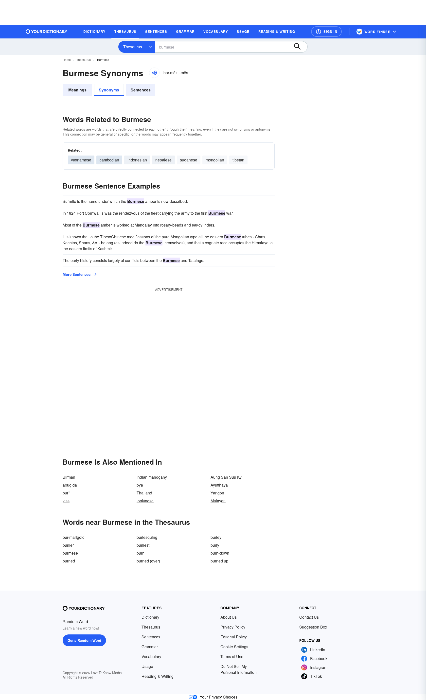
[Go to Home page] (47, 31)
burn (140, 553)
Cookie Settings (234, 646)
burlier (68, 545)
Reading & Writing (158, 676)
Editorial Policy (233, 637)
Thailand (144, 493)
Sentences (141, 90)
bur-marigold (74, 537)
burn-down (220, 553)
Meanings (77, 90)
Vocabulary (151, 656)
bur (66, 493)
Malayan (218, 501)
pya (140, 485)
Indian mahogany (152, 477)
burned (69, 561)
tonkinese (145, 501)
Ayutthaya (219, 485)
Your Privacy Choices (218, 697)
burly (215, 545)
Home (67, 59)
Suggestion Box (313, 627)
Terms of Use (231, 656)
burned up (219, 561)
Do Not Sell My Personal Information (238, 669)
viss (66, 501)
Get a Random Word (84, 640)
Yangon (217, 493)
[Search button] (299, 46)
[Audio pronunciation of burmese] (154, 73)
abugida (70, 485)
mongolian (215, 160)
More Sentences (76, 274)
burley (216, 537)
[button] (326, 31)
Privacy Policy (232, 627)
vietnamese (81, 160)
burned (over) (148, 561)
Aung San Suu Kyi (227, 477)
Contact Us (309, 617)
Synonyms (109, 90)
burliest (143, 545)
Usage (147, 666)
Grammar (150, 646)
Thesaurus (132, 47)
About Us (228, 617)
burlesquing (147, 537)
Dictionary (150, 617)
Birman (69, 477)
